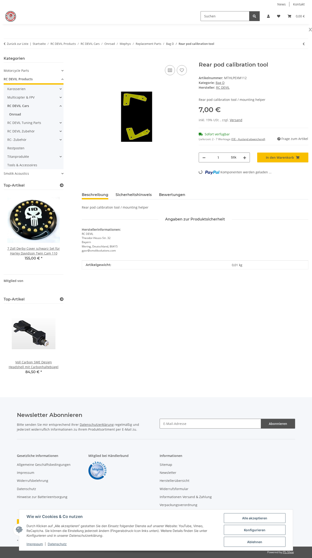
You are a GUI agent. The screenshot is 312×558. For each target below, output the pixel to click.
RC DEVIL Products (18, 79)
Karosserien (16, 89)
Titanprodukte (18, 156)
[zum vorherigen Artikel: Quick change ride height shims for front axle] (303, 44)
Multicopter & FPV (20, 97)
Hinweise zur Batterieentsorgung (42, 497)
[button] (268, 16)
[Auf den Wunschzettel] (182, 70)
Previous (15, 230)
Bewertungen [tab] (172, 195)
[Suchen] (254, 16)
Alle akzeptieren (254, 518)
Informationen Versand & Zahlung (186, 497)
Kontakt (299, 4)
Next (52, 230)
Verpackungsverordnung (178, 505)
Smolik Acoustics (16, 173)
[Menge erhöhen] (245, 157)
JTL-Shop (288, 552)
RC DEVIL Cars (18, 106)
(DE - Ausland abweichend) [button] (248, 139)
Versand (236, 120)
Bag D (220, 82)
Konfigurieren (254, 530)
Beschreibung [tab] (95, 195)
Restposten (15, 148)
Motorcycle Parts (16, 70)
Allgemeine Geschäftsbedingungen (44, 464)
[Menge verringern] (204, 157)
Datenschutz (57, 544)
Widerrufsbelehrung (32, 480)
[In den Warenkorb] (85, 59)
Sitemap (166, 464)
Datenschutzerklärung (97, 424)
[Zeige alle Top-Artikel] (61, 185)
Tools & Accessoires (22, 165)
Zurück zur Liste (17, 44)
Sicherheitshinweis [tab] (134, 195)
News (281, 4)
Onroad (15, 114)
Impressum (34, 544)
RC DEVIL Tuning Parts (24, 123)
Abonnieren (278, 423)
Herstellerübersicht (174, 480)
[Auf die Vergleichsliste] (170, 70)
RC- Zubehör (16, 139)
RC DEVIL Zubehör (21, 131)
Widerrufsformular (174, 489)
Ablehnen (254, 542)
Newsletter (168, 472)
